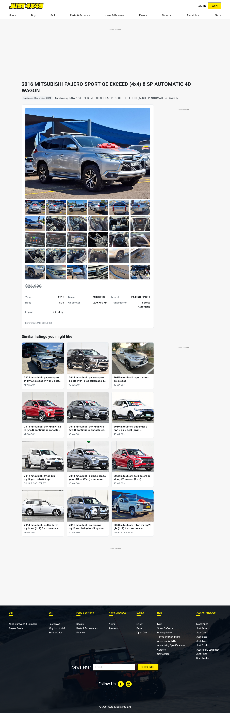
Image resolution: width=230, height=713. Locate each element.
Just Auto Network (206, 612)
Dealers (80, 624)
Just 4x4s (201, 641)
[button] (35, 207)
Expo (139, 628)
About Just (193, 15)
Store (218, 15)
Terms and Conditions (168, 636)
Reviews (113, 628)
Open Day (142, 632)
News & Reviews (114, 15)
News (112, 624)
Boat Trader (202, 658)
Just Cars (201, 632)
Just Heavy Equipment (208, 649)
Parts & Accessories (87, 628)
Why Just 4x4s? (57, 628)
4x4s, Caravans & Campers (23, 624)
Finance (167, 15)
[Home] (26, 6)
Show (140, 624)
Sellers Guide (55, 632)
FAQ (159, 624)
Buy (33, 15)
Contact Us (163, 654)
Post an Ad (54, 624)
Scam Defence (165, 628)
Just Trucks (202, 645)
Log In (202, 5)
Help (159, 612)
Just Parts (201, 654)
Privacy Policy (164, 632)
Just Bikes (201, 636)
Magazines (202, 624)
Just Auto (201, 628)
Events (143, 15)
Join (214, 5)
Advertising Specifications (171, 645)
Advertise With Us (166, 641)
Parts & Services (80, 15)
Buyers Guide (16, 628)
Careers (161, 649)
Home (12, 15)
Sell (53, 15)
